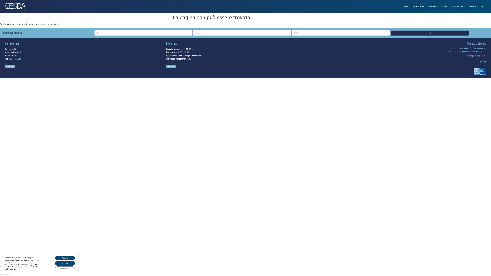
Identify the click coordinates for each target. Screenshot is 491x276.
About (406, 6)
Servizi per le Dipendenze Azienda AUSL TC (467, 51)
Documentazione (458, 6)
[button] (482, 7)
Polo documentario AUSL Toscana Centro (468, 48)
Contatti (473, 6)
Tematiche (433, 6)
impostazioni (14, 269)
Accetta (65, 258)
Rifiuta (65, 263)
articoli (444, 6)
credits (483, 61)
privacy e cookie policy (476, 55)
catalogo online (418, 6)
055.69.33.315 (15, 58)
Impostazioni (65, 268)
